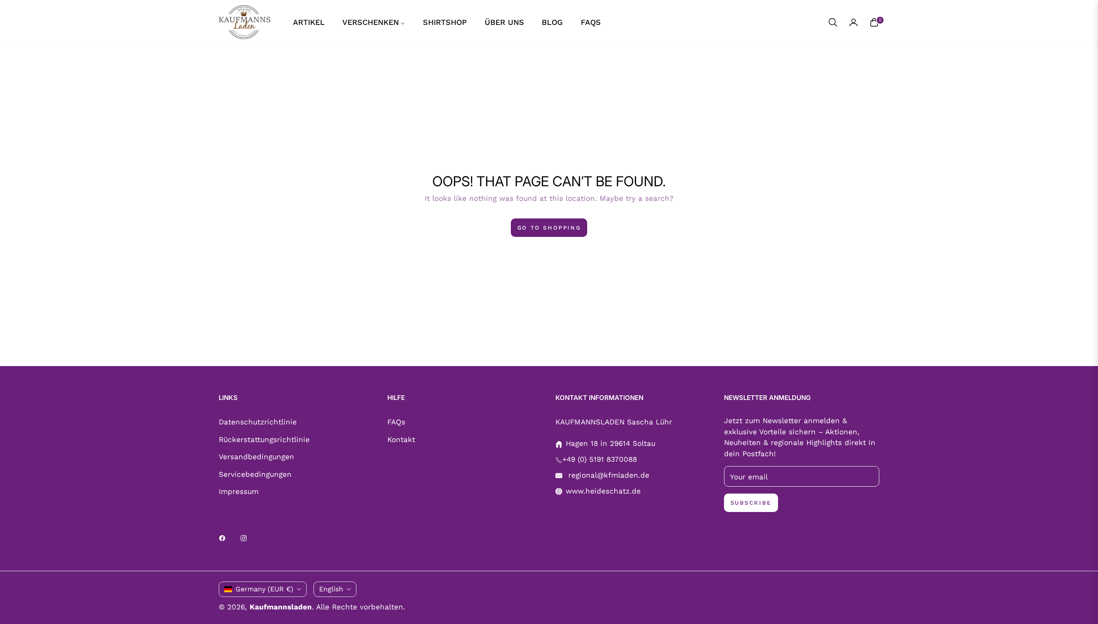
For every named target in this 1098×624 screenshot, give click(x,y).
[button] (833, 22)
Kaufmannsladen (281, 607)
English (331, 589)
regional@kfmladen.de (607, 475)
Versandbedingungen (256, 456)
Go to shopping (549, 227)
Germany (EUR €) (264, 589)
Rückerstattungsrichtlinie (264, 439)
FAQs (396, 422)
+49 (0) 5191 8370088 (599, 459)
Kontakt (401, 439)
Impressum (239, 491)
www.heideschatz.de (603, 491)
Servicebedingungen (255, 474)
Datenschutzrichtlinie (258, 422)
